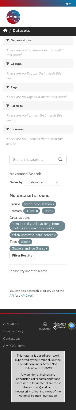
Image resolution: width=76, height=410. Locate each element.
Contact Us (11, 338)
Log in (67, 3)
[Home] (5, 30)
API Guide (10, 324)
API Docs (27, 295)
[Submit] (60, 159)
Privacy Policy (13, 331)
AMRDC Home (14, 345)
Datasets (21, 30)
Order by (16, 182)
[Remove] (53, 204)
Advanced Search (25, 173)
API (12, 295)
